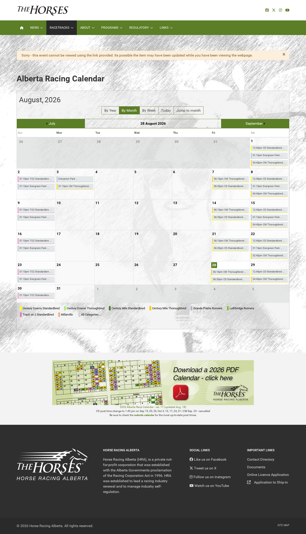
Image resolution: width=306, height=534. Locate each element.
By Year (110, 110)
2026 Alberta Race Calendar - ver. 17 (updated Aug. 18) (153, 407)
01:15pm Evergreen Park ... (267, 155)
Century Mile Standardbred (128, 308)
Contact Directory (260, 459)
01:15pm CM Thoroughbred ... (74, 186)
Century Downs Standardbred (41, 308)
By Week (149, 110)
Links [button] (164, 27)
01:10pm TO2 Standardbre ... (35, 178)
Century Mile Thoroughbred (169, 308)
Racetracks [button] (59, 27)
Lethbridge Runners (242, 308)
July (52, 123)
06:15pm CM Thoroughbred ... (230, 178)
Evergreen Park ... (68, 178)
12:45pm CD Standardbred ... (268, 147)
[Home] (22, 27)
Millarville (67, 314)
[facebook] (267, 10)
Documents (256, 467)
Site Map (283, 525)
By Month (129, 110)
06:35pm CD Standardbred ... (230, 186)
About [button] (85, 27)
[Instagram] (280, 10)
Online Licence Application (268, 475)
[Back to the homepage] (43, 10)
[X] (274, 10)
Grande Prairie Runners (207, 308)
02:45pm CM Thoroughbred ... (269, 255)
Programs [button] (109, 27)
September (254, 123)
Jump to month (188, 110)
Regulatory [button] (139, 27)
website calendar (144, 415)
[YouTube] (287, 10)
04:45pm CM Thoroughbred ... (269, 162)
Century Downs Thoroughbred (85, 308)
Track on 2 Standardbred (38, 314)
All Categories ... (91, 314)
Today (166, 110)
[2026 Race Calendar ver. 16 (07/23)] (153, 382)
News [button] (34, 27)
